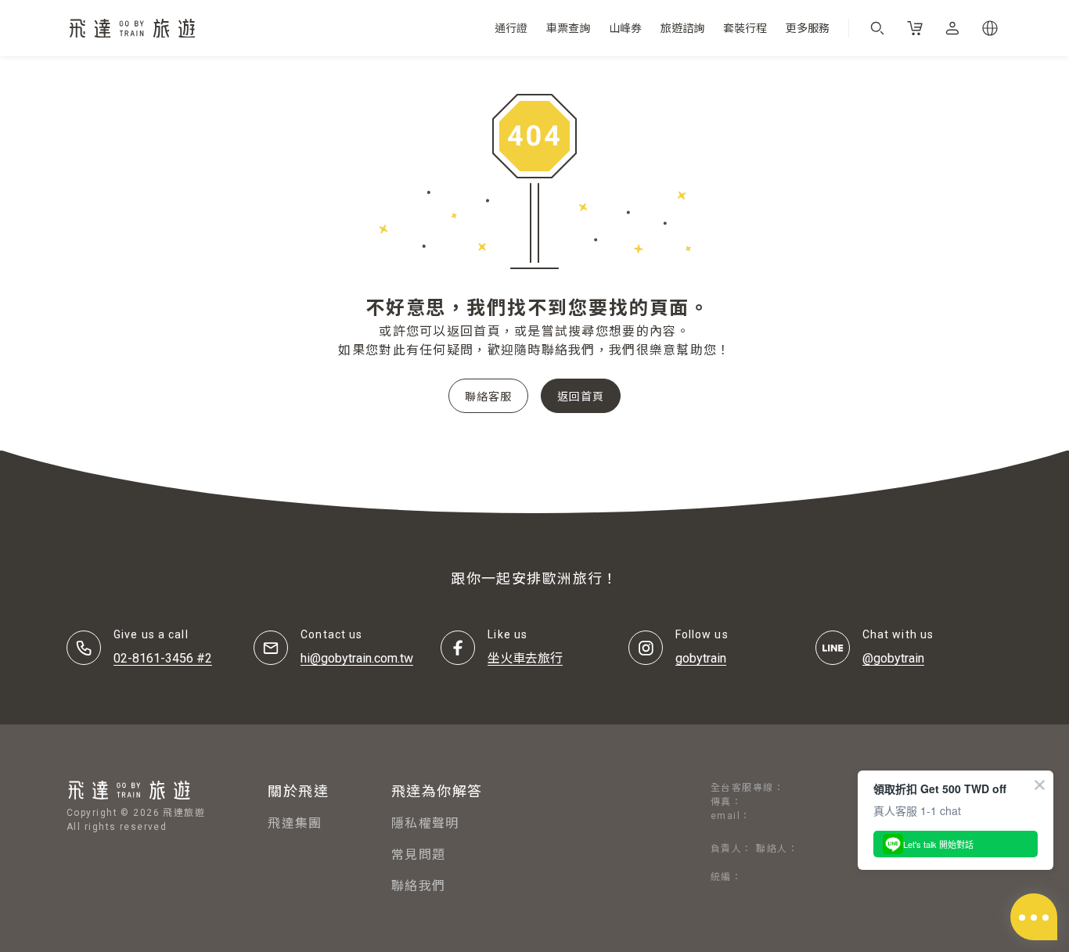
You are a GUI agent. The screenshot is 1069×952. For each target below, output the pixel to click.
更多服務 (808, 28)
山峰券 (625, 28)
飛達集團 (295, 823)
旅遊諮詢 (682, 28)
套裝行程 (745, 28)
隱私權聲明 (425, 823)
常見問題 (418, 854)
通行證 (511, 28)
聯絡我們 (418, 885)
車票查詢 (568, 28)
